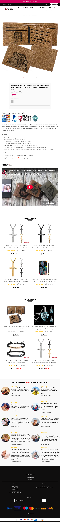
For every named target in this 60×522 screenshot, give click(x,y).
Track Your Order (30, 476)
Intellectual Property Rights (15, 493)
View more (30, 220)
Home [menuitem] (18, 7)
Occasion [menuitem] (53, 10)
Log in (46, 4)
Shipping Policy (15, 488)
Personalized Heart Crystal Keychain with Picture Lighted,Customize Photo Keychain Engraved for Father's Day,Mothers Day (44, 329)
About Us (30, 479)
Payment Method (30, 477)
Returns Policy (15, 486)
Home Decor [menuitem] (42, 7)
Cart (54, 4)
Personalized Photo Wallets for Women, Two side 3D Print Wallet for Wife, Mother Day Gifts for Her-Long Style (44, 281)
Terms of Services (15, 491)
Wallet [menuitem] (25, 7)
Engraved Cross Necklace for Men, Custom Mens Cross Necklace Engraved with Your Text (16, 281)
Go (44, 500)
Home (3, 13)
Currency (9, 4)
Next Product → (35, 15)
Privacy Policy (15, 489)
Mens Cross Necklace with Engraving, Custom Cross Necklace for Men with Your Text (44, 248)
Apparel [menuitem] (45, 10)
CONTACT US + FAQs (30, 474)
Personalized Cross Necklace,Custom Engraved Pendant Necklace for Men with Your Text (16, 248)
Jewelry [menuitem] (32, 7)
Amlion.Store (32, 513)
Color (14, 98)
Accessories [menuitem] (52, 7)
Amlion (12, 89)
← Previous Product (26, 15)
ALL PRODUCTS (7, 13)
